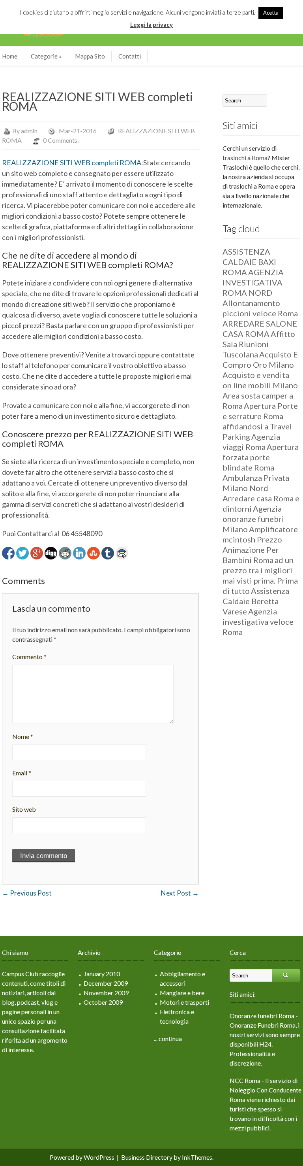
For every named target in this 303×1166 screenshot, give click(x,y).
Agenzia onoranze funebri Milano (253, 519)
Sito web (24, 809)
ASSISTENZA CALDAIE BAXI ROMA (249, 262)
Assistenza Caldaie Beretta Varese (256, 601)
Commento (29, 656)
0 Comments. (61, 140)
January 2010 (102, 973)
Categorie (46, 56)
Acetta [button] (271, 12)
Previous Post (27, 893)
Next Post (180, 893)
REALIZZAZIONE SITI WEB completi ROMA (71, 162)
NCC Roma (245, 1080)
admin (29, 130)
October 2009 (103, 1002)
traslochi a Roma (245, 157)
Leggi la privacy (151, 24)
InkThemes (197, 1157)
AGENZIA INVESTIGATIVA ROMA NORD (253, 282)
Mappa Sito (90, 56)
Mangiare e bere (182, 992)
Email (21, 773)
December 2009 (106, 983)
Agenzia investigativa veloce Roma (258, 622)
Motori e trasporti (184, 1002)
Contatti (129, 56)
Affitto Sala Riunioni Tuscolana (259, 344)
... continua (168, 1038)
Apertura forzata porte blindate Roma (261, 457)
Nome (22, 736)
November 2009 (106, 992)
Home (9, 56)
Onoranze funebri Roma (262, 1015)
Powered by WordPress (82, 1157)
